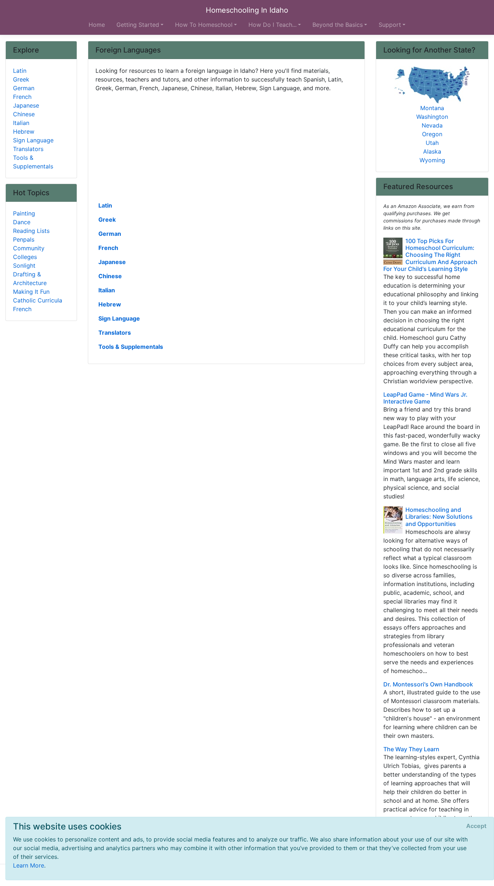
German (109, 233)
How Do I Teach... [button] (272, 24)
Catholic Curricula (37, 300)
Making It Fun (31, 291)
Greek (107, 219)
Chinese (110, 276)
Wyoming (432, 160)
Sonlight (24, 265)
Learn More (28, 865)
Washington (432, 116)
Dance (21, 222)
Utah (432, 142)
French (108, 247)
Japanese (112, 262)
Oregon (432, 134)
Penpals (23, 239)
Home (97, 24)
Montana (432, 108)
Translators (114, 332)
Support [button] (390, 24)
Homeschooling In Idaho (247, 10)
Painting (24, 213)
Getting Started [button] (137, 24)
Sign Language (119, 318)
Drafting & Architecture (30, 279)
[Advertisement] (226, 146)
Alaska (432, 151)
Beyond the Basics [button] (337, 24)
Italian (106, 290)
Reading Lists (31, 230)
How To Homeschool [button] (204, 24)
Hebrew (109, 304)
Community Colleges (28, 252)
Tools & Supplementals (130, 346)
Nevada (432, 125)
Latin (105, 205)
